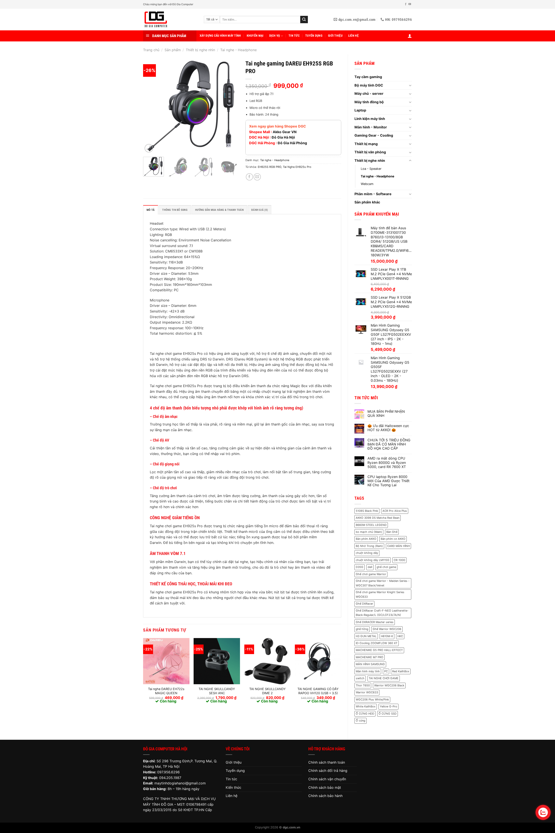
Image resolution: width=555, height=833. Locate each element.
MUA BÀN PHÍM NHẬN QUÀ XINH (386, 413)
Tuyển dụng (313, 36)
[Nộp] (304, 19)
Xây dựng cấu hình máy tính (220, 36)
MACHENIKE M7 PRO (369, 657)
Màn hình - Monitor (370, 127)
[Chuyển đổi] (410, 85)
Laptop (360, 110)
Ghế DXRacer (364, 603)
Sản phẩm (173, 50)
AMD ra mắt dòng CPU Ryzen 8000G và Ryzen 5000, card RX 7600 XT (386, 462)
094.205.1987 (170, 778)
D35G (359, 567)
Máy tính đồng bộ (369, 102)
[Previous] (150, 105)
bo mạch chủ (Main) (369, 532)
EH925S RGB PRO (269, 167)
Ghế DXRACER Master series (374, 622)
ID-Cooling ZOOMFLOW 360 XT (376, 643)
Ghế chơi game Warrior (371, 574)
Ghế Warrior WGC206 (387, 629)
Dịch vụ (274, 36)
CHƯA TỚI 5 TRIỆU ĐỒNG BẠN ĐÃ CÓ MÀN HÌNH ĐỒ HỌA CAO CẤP (388, 444)
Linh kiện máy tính (369, 118)
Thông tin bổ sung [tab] (174, 209)
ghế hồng (362, 629)
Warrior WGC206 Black (389, 685)
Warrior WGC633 (367, 692)
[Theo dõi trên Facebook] (405, 4)
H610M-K (387, 636)
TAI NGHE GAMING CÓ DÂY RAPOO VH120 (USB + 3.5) (318, 691)
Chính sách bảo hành (325, 796)
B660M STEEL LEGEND (371, 525)
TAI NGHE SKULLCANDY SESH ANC (217, 691)
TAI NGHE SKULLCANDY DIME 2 (267, 691)
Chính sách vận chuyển (327, 779)
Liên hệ (353, 36)
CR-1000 (399, 560)
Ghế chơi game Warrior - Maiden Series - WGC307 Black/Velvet (383, 583)
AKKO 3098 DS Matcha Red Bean (377, 517)
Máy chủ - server (369, 93)
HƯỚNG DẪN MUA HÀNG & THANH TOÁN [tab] (219, 209)
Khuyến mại (255, 36)
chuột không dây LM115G (372, 560)
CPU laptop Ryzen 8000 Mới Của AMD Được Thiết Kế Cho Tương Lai (388, 481)
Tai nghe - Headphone (238, 50)
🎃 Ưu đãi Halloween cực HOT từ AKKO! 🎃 (388, 428)
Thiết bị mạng (366, 144)
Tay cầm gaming (368, 77)
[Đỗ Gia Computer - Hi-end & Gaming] (170, 19)
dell (370, 567)
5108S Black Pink (367, 510)
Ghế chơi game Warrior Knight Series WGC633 (380, 594)
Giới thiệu (335, 36)
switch (360, 678)
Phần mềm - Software (373, 194)
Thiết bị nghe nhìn (200, 50)
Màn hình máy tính (368, 671)
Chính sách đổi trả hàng (327, 770)
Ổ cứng (360, 720)
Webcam (367, 184)
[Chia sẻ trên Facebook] (249, 176)
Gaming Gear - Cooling (373, 135)
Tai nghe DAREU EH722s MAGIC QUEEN (166, 691)
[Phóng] (149, 148)
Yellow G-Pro (388, 706)
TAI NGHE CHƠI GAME (383, 678)
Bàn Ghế (391, 532)
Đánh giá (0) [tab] (259, 209)
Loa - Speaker (371, 168)
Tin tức (294, 36)
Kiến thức (233, 787)
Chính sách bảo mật (324, 787)
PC (386, 671)
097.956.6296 (168, 772)
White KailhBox (365, 706)
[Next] (231, 105)
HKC (400, 636)
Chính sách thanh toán (326, 762)
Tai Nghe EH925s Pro (297, 167)
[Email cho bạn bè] (257, 176)
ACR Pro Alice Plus (394, 510)
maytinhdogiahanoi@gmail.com (180, 783)
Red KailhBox (400, 671)
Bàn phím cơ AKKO (393, 538)
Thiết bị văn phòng (370, 152)
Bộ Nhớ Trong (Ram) (369, 546)
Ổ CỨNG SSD (388, 713)
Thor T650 (363, 685)
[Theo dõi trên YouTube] (409, 4)
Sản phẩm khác (367, 202)
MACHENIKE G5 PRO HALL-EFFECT (379, 650)
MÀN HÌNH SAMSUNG (370, 664)
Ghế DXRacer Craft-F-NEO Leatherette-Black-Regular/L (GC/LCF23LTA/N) (382, 613)
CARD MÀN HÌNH (398, 546)
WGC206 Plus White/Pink (372, 699)
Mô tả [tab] (151, 209)
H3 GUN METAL (366, 636)
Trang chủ (151, 50)
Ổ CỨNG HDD (365, 713)
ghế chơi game (386, 567)
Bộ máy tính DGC (368, 85)
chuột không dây (367, 553)
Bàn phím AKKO (366, 538)
